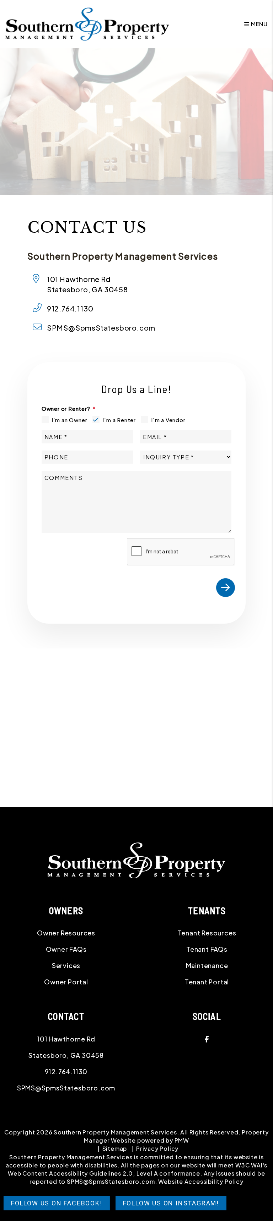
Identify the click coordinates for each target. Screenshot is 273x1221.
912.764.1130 (70, 308)
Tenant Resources (207, 933)
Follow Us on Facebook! (56, 1203)
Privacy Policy (157, 1148)
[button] (207, 1039)
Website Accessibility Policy (200, 1181)
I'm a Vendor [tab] (168, 419)
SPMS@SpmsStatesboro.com (101, 327)
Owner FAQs (66, 949)
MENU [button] (259, 24)
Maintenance (207, 965)
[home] (87, 23)
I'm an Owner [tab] (69, 419)
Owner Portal (66, 982)
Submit (225, 587)
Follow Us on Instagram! (171, 1203)
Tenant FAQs (207, 949)
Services (66, 965)
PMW (182, 1140)
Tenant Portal (207, 982)
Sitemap (114, 1148)
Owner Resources (66, 933)
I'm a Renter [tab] (119, 419)
